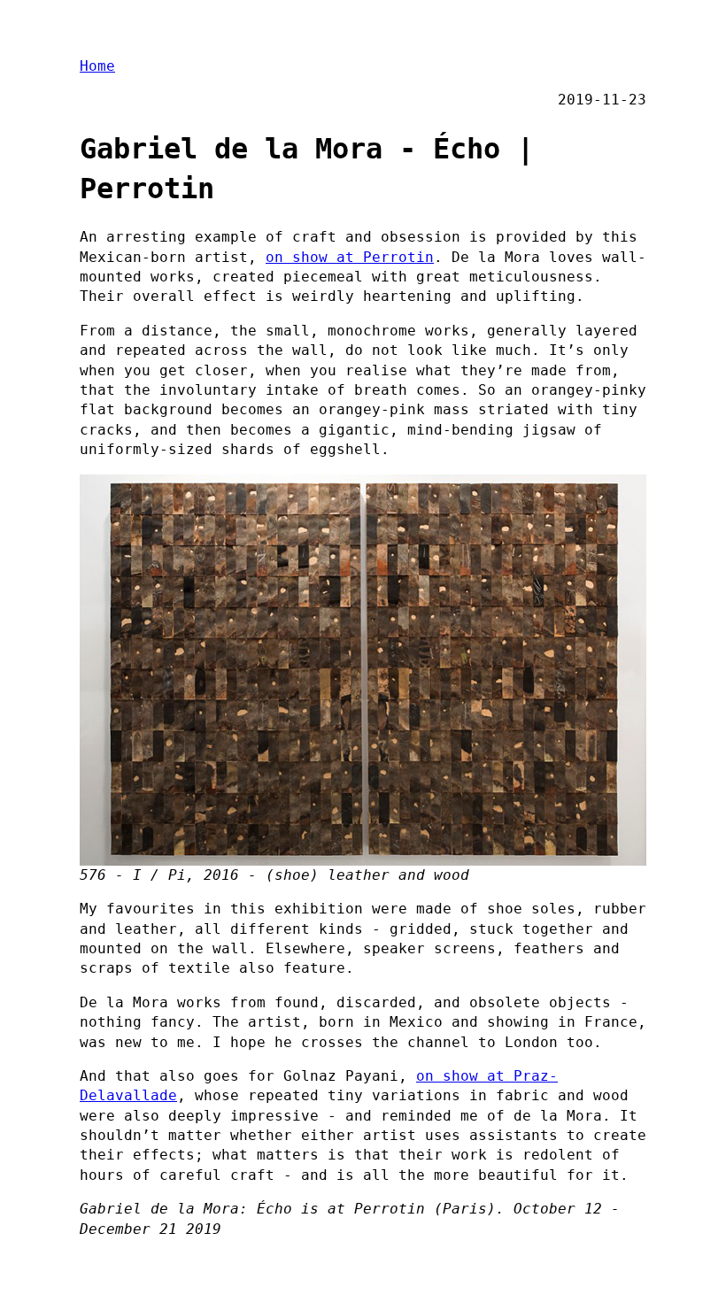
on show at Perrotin (350, 257)
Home (97, 66)
